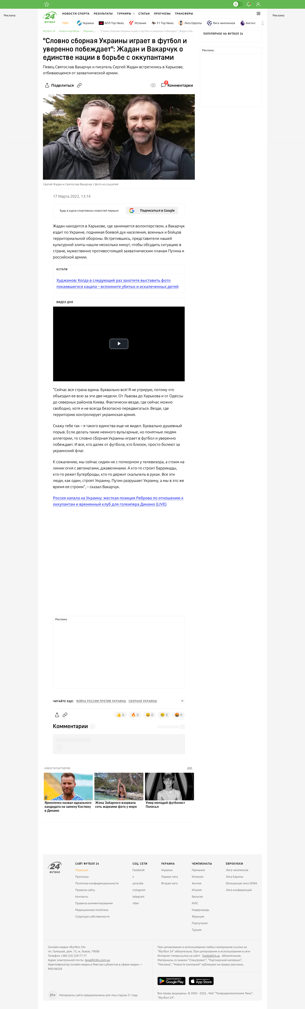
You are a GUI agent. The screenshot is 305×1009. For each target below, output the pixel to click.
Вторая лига (169, 883)
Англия (251, 23)
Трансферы (184, 13)
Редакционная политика (91, 910)
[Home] (49, 22)
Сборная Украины (93, 31)
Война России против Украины (101, 701)
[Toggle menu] (258, 13)
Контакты (81, 896)
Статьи (144, 13)
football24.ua (211, 955)
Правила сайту (85, 890)
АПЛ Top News (114, 23)
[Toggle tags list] (182, 700)
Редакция (81, 870)
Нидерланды (200, 910)
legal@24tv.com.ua (97, 960)
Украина (88, 23)
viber (136, 903)
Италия (196, 890)
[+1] (46, 4)
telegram (138, 896)
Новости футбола (69, 31)
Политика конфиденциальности (97, 883)
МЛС (195, 903)
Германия (198, 870)
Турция (196, 929)
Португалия (199, 923)
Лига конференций (239, 890)
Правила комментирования (94, 903)
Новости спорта (76, 13)
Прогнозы (162, 13)
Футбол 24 (49, 31)
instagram (139, 890)
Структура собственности (92, 916)
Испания (140, 23)
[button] (125, 13)
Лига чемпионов (224, 23)
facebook (139, 870)
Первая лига (169, 876)
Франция (198, 916)
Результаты (103, 13)
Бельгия (197, 896)
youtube (138, 883)
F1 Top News (165, 23)
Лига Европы (193, 23)
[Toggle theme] (237, 4)
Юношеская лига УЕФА (241, 883)
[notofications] (249, 4)
